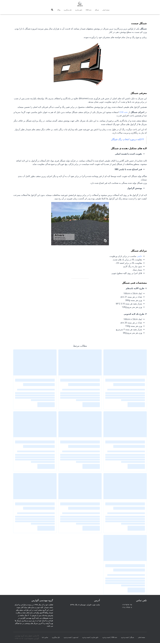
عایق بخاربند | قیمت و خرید (90, 637)
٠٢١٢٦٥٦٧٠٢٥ (127, 604)
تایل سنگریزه (68, 10)
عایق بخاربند (78, 10)
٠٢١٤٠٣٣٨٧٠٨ (127, 607)
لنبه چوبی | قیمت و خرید (71, 637)
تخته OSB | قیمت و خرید (109, 637)
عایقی (139, 256)
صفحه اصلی (105, 10)
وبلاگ (58, 10)
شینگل (97, 10)
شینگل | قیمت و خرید (127, 637)
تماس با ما (45, 637)
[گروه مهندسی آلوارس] (80, 4)
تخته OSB (88, 10)
